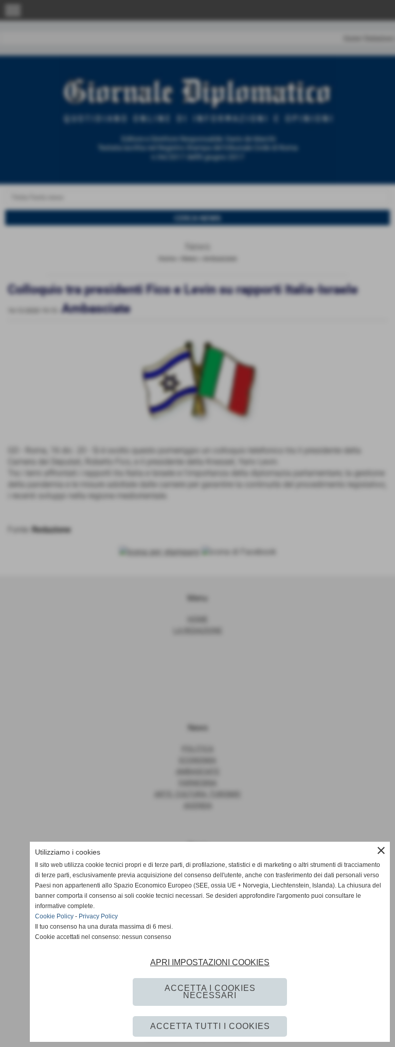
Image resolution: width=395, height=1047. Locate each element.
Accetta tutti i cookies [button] (210, 1026)
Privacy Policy (98, 916)
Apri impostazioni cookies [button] (210, 962)
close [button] (381, 850)
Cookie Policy (54, 916)
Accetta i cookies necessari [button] (210, 992)
